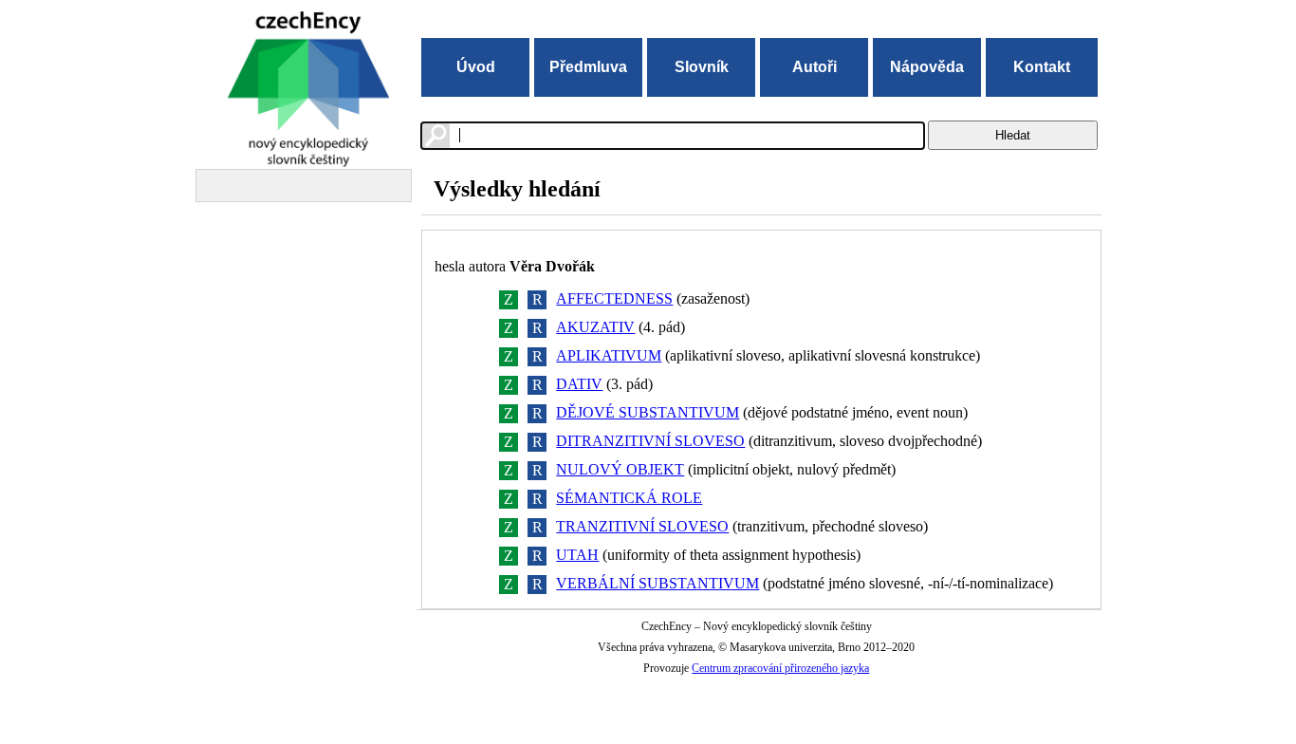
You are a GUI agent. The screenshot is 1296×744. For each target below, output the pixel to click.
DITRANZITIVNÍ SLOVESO (650, 441)
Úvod (475, 67)
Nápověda (927, 67)
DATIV (579, 384)
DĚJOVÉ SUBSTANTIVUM (647, 412)
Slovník (702, 67)
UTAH (577, 555)
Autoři (814, 67)
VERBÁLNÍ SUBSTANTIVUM (657, 583)
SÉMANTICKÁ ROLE (629, 498)
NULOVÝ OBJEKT (620, 469)
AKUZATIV (595, 327)
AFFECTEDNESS (614, 298)
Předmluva (588, 67)
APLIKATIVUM (608, 355)
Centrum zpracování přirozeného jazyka (780, 668)
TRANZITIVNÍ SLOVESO (642, 526)
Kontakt (1041, 67)
